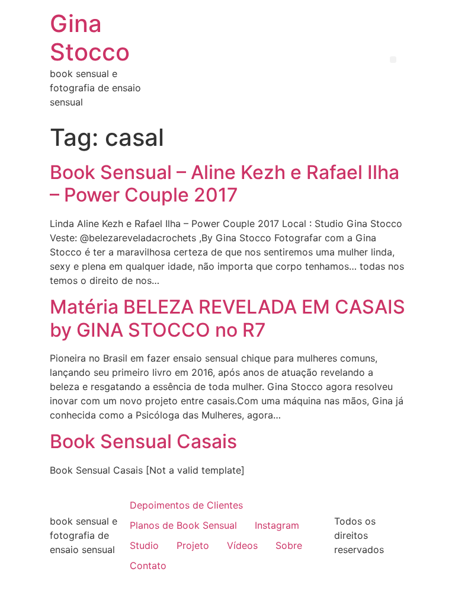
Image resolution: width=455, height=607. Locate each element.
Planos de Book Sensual (183, 525)
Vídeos (242, 545)
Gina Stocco (90, 37)
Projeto (193, 545)
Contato (148, 565)
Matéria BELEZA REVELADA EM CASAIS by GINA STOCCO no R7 (227, 318)
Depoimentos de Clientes (186, 505)
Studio (144, 545)
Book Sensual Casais (143, 441)
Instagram (277, 525)
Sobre (288, 545)
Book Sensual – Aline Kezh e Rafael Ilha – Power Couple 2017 (224, 183)
